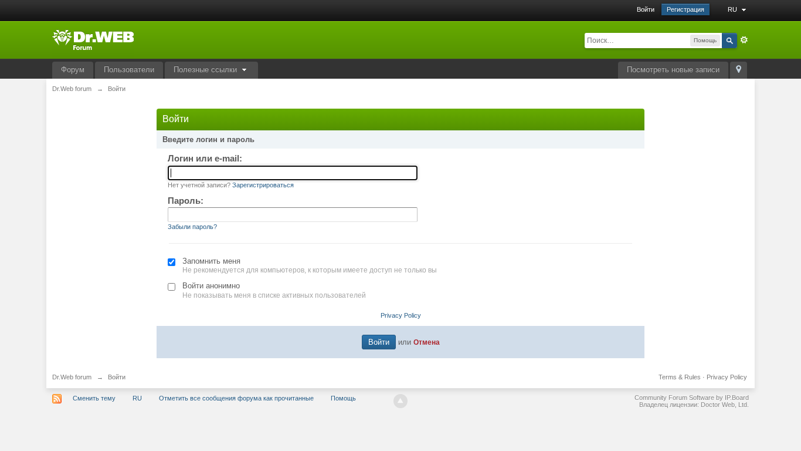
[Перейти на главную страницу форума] (93, 39)
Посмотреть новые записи (673, 69)
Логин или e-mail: (205, 158)
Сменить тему (94, 398)
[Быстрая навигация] (738, 70)
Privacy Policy (401, 315)
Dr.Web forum (71, 377)
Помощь (343, 398)
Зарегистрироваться (263, 185)
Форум (72, 69)
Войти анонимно (211, 285)
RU (733, 9)
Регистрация (685, 9)
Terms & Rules (680, 377)
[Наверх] (400, 401)
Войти (645, 9)
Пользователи (129, 69)
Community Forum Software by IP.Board (691, 397)
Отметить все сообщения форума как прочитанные (236, 398)
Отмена (426, 342)
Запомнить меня (211, 261)
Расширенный (744, 40)
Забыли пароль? (192, 226)
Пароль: (185, 201)
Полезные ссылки (206, 69)
